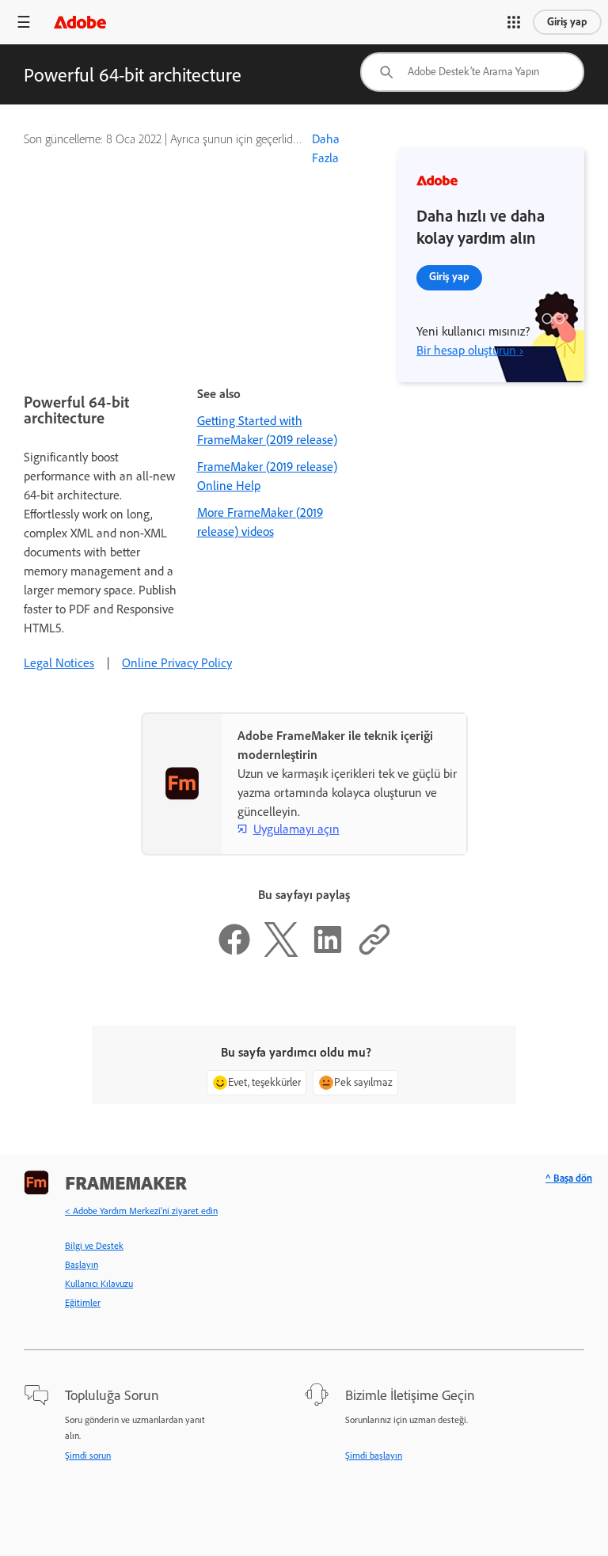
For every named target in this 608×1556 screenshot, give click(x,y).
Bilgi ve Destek (94, 1245)
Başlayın (81, 1264)
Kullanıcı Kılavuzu (99, 1283)
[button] (513, 22)
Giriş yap (567, 21)
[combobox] (472, 72)
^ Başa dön (568, 1178)
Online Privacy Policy (177, 662)
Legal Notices (59, 662)
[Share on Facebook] (234, 952)
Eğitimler (83, 1302)
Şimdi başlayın (373, 1455)
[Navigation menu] (24, 22)
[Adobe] (80, 22)
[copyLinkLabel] (374, 952)
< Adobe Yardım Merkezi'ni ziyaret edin (141, 1210)
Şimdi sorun (88, 1455)
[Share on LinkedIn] (327, 952)
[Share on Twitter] (281, 952)
